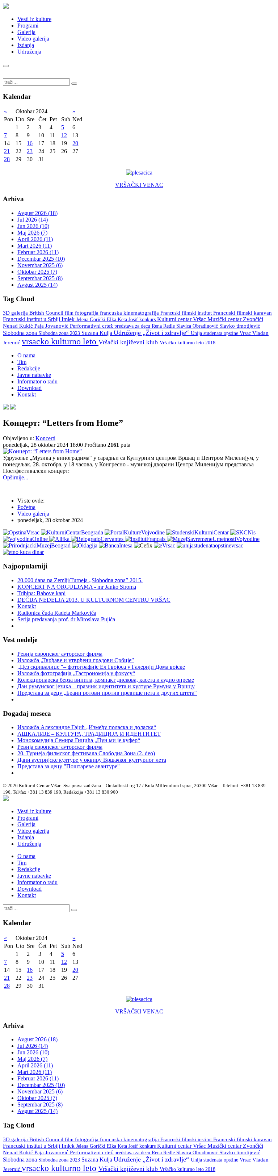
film (70, 313)
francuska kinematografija (130, 313)
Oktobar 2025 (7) (37, 272)
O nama (26, 355)
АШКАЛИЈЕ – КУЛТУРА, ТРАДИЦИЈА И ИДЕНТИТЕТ (89, 734)
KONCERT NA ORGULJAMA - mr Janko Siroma (76, 587)
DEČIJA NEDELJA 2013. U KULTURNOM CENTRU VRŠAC (93, 600)
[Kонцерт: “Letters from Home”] (42, 451)
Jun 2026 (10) (33, 226)
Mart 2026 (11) (34, 246)
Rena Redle (164, 326)
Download (29, 388)
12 (64, 135)
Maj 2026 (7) (32, 233)
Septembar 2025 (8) (40, 278)
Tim (21, 362)
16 (30, 143)
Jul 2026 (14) (32, 220)
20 (75, 143)
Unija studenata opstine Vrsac (221, 333)
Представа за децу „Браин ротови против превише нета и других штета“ (107, 693)
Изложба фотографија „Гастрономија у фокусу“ (76, 673)
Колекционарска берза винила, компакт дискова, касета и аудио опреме (105, 680)
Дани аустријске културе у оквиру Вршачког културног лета (91, 760)
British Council (47, 313)
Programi (27, 25)
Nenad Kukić (18, 326)
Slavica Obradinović (197, 326)
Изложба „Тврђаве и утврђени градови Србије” (75, 660)
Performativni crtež (92, 326)
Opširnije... (15, 477)
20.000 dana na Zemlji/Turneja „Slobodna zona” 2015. (80, 580)
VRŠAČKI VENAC (139, 185)
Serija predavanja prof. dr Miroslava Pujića (66, 619)
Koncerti (45, 438)
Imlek (69, 319)
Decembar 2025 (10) (41, 259)
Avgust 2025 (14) (37, 285)
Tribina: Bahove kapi (41, 593)
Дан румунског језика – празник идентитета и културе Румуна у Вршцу (106, 686)
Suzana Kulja (97, 333)
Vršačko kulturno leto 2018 (187, 342)
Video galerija (33, 38)
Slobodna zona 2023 (59, 333)
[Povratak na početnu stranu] (6, 799)
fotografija (87, 313)
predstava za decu (133, 326)
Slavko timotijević (239, 326)
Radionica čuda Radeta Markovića (56, 613)
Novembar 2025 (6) (40, 265)
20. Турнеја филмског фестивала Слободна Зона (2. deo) (86, 753)
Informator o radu (37, 381)
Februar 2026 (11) (38, 252)
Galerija (26, 32)
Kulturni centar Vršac (182, 319)
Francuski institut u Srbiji (32, 319)
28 (7, 159)
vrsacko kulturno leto (60, 341)
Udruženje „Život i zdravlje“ (152, 332)
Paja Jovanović (52, 326)
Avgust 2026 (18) (37, 213)
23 (30, 151)
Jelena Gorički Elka (97, 319)
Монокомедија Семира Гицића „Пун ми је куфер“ (78, 740)
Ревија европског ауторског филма (59, 654)
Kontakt (26, 394)
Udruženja (29, 52)
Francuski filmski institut (186, 313)
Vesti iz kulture (34, 19)
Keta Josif (128, 319)
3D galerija (16, 313)
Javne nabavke (34, 375)
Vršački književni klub (129, 342)
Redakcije (28, 368)
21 (7, 151)
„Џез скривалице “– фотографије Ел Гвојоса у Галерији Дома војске (101, 667)
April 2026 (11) (35, 239)
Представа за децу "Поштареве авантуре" (68, 766)
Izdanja (25, 45)
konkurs (148, 319)
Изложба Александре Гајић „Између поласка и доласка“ (86, 727)
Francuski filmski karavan (242, 313)
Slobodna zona (20, 332)
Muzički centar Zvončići (235, 319)
